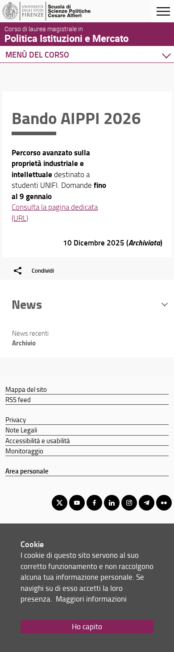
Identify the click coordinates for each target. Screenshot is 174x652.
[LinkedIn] (112, 503)
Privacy (15, 419)
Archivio (24, 343)
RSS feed (18, 399)
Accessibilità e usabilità (37, 440)
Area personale (27, 471)
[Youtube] (77, 503)
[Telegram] (146, 503)
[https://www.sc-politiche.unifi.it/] (50, 11)
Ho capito (87, 626)
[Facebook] (94, 503)
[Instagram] (129, 503)
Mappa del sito (26, 389)
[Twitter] (59, 503)
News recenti (30, 333)
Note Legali (21, 430)
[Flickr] (164, 503)
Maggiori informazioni (91, 599)
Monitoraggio (24, 451)
